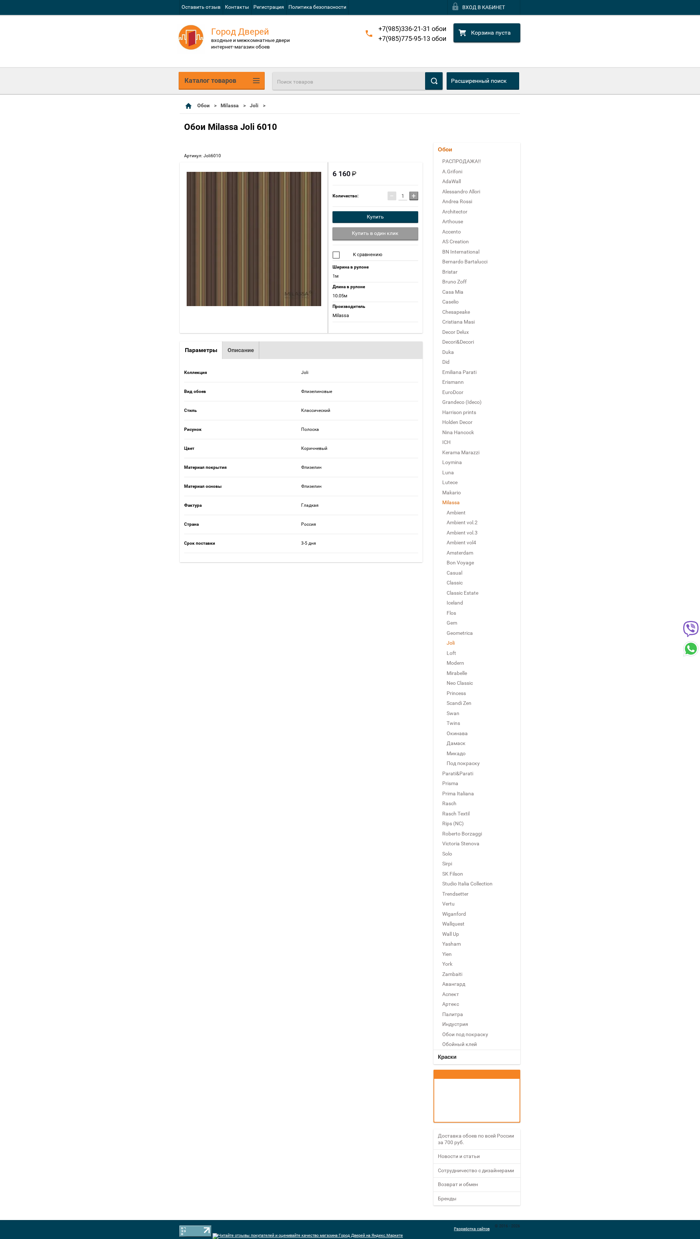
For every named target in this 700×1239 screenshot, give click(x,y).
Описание (241, 350)
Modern (455, 663)
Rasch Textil (456, 814)
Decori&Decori (458, 342)
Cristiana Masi (458, 322)
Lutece (450, 482)
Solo (447, 854)
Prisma (450, 783)
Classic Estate (462, 593)
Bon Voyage (460, 563)
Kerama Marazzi (460, 452)
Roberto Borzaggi (462, 834)
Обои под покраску (465, 1034)
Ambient (456, 513)
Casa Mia (452, 292)
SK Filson (452, 874)
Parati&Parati (457, 773)
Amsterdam (460, 553)
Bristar (450, 272)
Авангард (453, 984)
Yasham (451, 944)
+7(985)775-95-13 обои (412, 38)
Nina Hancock (458, 432)
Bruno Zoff (454, 282)
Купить (375, 217)
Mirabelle (457, 673)
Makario (451, 492)
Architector (454, 212)
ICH (446, 442)
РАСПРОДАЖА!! (461, 161)
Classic (455, 583)
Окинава (457, 733)
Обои (203, 105)
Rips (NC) (453, 823)
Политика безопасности (317, 7)
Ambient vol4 (461, 542)
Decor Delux (455, 332)
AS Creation (455, 241)
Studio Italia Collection (467, 884)
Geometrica (460, 633)
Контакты (237, 7)
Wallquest (453, 924)
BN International (460, 252)
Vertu (448, 904)
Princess (456, 693)
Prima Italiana (458, 793)
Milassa (230, 105)
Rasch (449, 803)
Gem (452, 623)
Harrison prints (459, 412)
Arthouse (452, 221)
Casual (454, 573)
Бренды (447, 1198)
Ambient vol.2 (462, 522)
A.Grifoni (452, 171)
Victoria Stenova (460, 843)
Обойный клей (459, 1044)
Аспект (450, 994)
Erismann (453, 382)
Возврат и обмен (458, 1184)
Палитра (452, 1014)
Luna (448, 472)
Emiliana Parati (459, 372)
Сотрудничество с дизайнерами (476, 1170)
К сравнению (367, 254)
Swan (453, 713)
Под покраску (463, 763)
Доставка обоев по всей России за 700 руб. (476, 1139)
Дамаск (456, 743)
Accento (451, 232)
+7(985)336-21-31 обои (412, 28)
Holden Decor (457, 422)
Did (446, 362)
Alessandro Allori (461, 191)
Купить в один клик (375, 233)
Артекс (450, 1004)
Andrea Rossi (457, 201)
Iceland (455, 603)
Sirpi (447, 863)
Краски (447, 1057)
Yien (447, 954)
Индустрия (455, 1024)
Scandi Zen (459, 703)
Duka (448, 352)
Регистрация (268, 7)
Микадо (456, 753)
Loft (451, 653)
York (447, 964)
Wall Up (450, 934)
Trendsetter (455, 894)
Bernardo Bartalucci (464, 262)
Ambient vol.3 (462, 533)
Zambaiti (452, 974)
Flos (451, 613)
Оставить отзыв (201, 7)
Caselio (450, 302)
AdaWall (451, 181)
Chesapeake (456, 312)
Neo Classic (460, 683)
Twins (453, 723)
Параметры (201, 350)
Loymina (452, 462)
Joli (254, 105)
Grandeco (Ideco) (462, 402)
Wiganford (454, 914)
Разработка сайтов (472, 1229)
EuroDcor (452, 392)
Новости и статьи (459, 1156)
